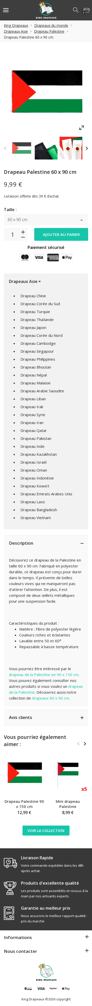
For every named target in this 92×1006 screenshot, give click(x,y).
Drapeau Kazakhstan (38, 454)
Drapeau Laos (32, 501)
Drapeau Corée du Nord (41, 335)
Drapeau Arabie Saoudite (42, 390)
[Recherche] (76, 10)
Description (21, 543)
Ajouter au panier (61, 234)
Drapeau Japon (33, 327)
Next (86, 148)
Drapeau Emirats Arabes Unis (46, 493)
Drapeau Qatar (33, 430)
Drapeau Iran (31, 422)
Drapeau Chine (33, 295)
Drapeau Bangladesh (38, 509)
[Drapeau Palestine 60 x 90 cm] (21, 148)
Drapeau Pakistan (35, 438)
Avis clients (20, 717)
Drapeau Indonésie (37, 478)
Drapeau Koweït (34, 485)
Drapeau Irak (31, 406)
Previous (5, 148)
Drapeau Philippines (37, 359)
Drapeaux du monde (51, 25)
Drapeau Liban (33, 398)
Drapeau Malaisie (35, 382)
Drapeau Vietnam (35, 517)
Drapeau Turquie (35, 311)
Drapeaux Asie (16, 31)
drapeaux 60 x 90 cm (50, 698)
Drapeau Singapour (37, 351)
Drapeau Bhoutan (35, 367)
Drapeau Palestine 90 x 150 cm (24, 804)
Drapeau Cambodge (38, 343)
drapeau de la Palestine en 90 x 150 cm (43, 674)
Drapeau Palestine (49, 31)
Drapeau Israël (33, 462)
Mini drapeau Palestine (68, 804)
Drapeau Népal (33, 375)
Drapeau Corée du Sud (40, 303)
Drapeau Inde (32, 446)
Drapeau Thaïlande (37, 319)
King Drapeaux (16, 25)
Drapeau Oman (33, 470)
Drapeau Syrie (32, 414)
